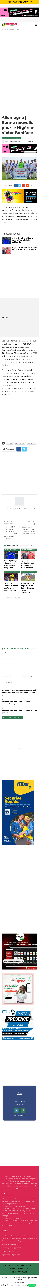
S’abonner (32, 1285)
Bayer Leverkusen (20, 443)
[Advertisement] (19, 51)
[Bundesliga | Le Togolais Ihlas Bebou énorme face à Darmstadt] (28, 576)
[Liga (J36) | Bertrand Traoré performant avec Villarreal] (11, 576)
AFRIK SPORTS (16, 1269)
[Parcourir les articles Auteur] (19, 501)
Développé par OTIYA (19, 1115)
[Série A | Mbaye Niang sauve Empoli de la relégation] (6, 240)
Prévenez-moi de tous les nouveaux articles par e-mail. (19, 711)
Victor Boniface (31, 443)
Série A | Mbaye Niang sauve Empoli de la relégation (22, 240)
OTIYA (22, 1283)
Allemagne (10, 443)
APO (27, 1269)
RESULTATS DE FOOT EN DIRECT (19, 1266)
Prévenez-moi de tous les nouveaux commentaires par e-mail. (16, 703)
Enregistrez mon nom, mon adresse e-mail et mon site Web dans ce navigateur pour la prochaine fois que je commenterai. (19, 692)
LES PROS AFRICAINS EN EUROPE (11, 138)
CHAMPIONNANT (19, 1272)
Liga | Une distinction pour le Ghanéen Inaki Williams (24, 249)
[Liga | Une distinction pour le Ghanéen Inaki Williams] (6, 250)
